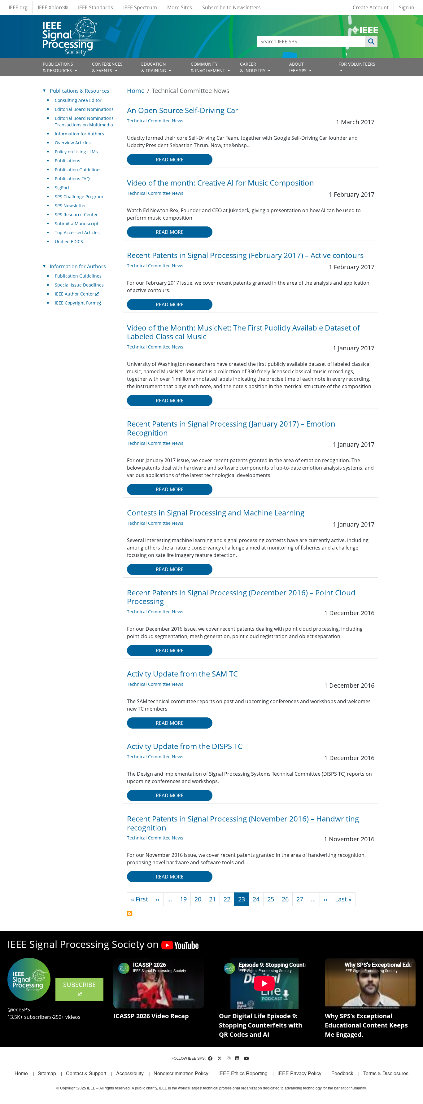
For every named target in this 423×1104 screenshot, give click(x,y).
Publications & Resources (79, 90)
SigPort (62, 188)
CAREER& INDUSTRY (253, 67)
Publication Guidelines (78, 170)
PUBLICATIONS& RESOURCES (58, 67)
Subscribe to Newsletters (231, 7)
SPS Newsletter (70, 205)
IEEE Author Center (74, 294)
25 (270, 899)
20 (197, 899)
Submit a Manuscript (76, 223)
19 (183, 899)
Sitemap (47, 1073)
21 (212, 899)
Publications (67, 161)
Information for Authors (79, 134)
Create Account (371, 7)
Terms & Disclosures (385, 1073)
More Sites (179, 7)
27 (299, 899)
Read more (170, 159)
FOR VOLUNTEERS (356, 64)
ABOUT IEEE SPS (298, 67)
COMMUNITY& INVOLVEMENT (208, 67)
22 (227, 899)
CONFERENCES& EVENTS (107, 67)
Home (136, 90)
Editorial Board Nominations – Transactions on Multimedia (86, 121)
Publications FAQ (72, 179)
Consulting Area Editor (78, 100)
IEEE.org (18, 7)
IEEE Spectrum (140, 7)
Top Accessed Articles (77, 232)
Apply (371, 41)
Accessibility (130, 1073)
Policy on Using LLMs (76, 152)
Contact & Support (86, 1073)
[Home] (71, 23)
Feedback (342, 1073)
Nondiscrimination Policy (181, 1073)
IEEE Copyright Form (76, 303)
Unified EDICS (69, 241)
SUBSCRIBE (79, 984)
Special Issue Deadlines (79, 285)
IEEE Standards (95, 7)
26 (285, 899)
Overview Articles (73, 143)
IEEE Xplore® (53, 7)
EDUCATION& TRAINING (154, 67)
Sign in (406, 7)
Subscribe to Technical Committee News (129, 913)
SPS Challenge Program (79, 196)
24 (256, 899)
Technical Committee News (155, 121)
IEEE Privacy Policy (299, 1073)
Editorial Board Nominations (84, 109)
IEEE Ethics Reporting (243, 1073)
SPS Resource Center (76, 214)
